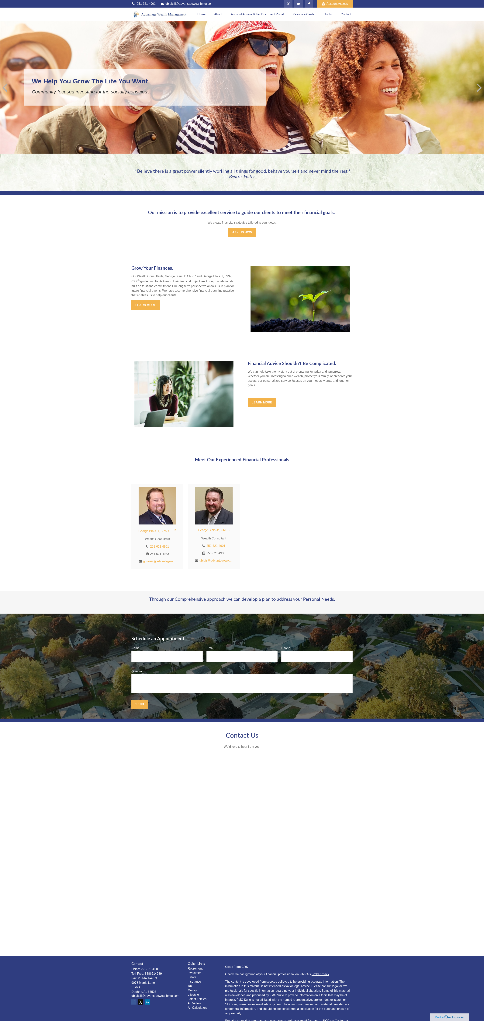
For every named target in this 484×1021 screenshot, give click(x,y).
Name (135, 648)
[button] (201, 14)
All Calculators (197, 1007)
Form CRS (241, 966)
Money (192, 990)
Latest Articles (197, 999)
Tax (190, 986)
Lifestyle (193, 994)
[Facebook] (309, 4)
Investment (195, 972)
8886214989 (153, 973)
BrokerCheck (320, 974)
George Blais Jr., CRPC (214, 530)
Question (137, 671)
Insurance (194, 981)
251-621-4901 (146, 3)
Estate (192, 977)
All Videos (195, 1003)
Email (210, 648)
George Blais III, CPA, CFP (157, 531)
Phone (285, 648)
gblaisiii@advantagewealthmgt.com (189, 3)
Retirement (195, 968)
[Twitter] (288, 4)
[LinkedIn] (298, 4)
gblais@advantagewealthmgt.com (216, 560)
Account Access (337, 3)
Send (139, 704)
